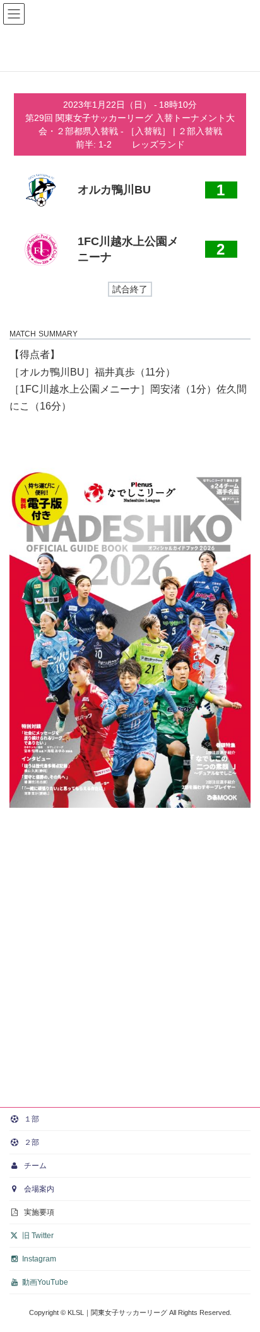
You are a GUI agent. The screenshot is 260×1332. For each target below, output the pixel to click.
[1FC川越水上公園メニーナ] (130, 249)
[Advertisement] (130, 957)
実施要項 (38, 1212)
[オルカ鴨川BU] (130, 190)
